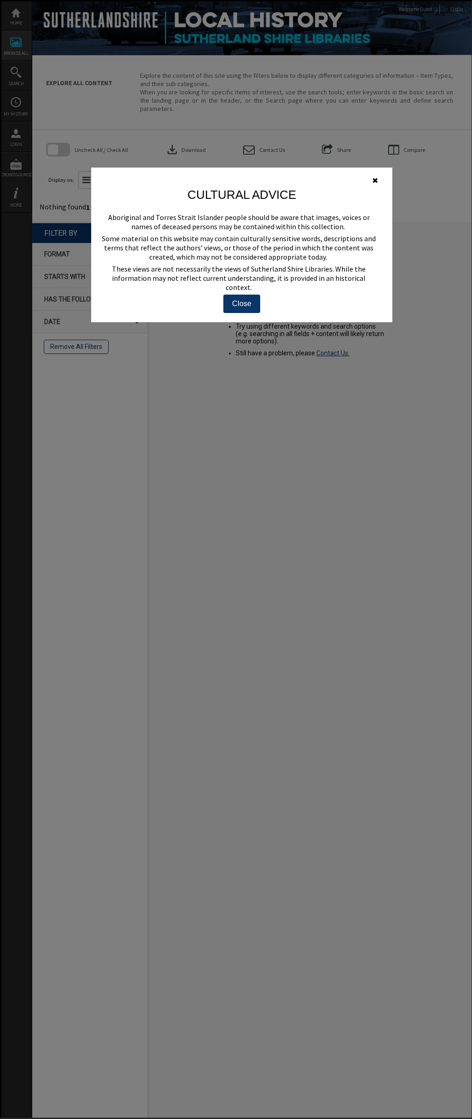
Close (241, 303)
